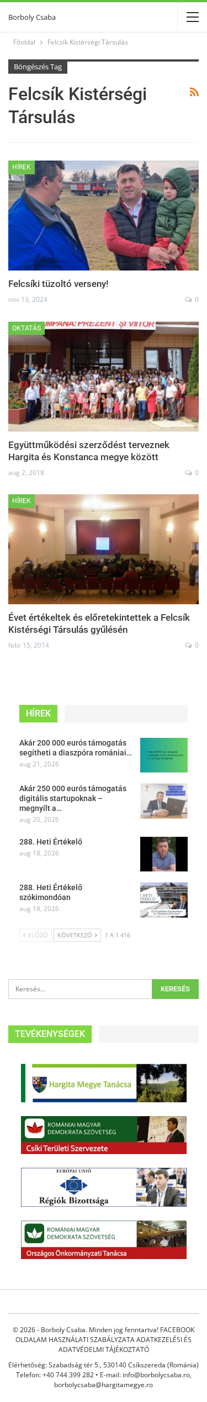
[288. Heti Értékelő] (164, 854)
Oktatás (26, 328)
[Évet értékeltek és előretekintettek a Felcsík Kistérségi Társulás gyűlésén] (103, 549)
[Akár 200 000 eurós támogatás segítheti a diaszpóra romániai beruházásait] (164, 755)
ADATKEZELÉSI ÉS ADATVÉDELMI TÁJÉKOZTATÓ (125, 1344)
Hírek (21, 167)
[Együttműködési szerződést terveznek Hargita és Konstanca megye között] (103, 377)
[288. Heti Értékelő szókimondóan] (164, 900)
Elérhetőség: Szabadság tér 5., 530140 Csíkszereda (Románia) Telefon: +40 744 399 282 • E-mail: (103, 1369)
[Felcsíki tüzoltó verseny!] (103, 216)
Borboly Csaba (32, 17)
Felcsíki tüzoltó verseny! (58, 283)
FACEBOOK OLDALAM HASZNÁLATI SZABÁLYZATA (104, 1334)
